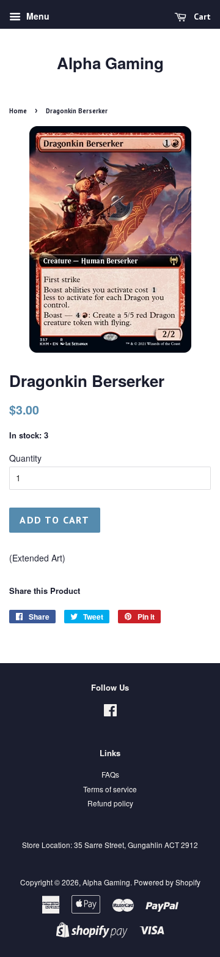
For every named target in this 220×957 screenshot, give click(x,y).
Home (18, 111)
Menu (37, 16)
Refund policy (110, 803)
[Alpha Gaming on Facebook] (110, 712)
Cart (201, 16)
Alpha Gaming (110, 62)
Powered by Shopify (167, 882)
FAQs (110, 774)
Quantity (25, 458)
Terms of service (110, 789)
